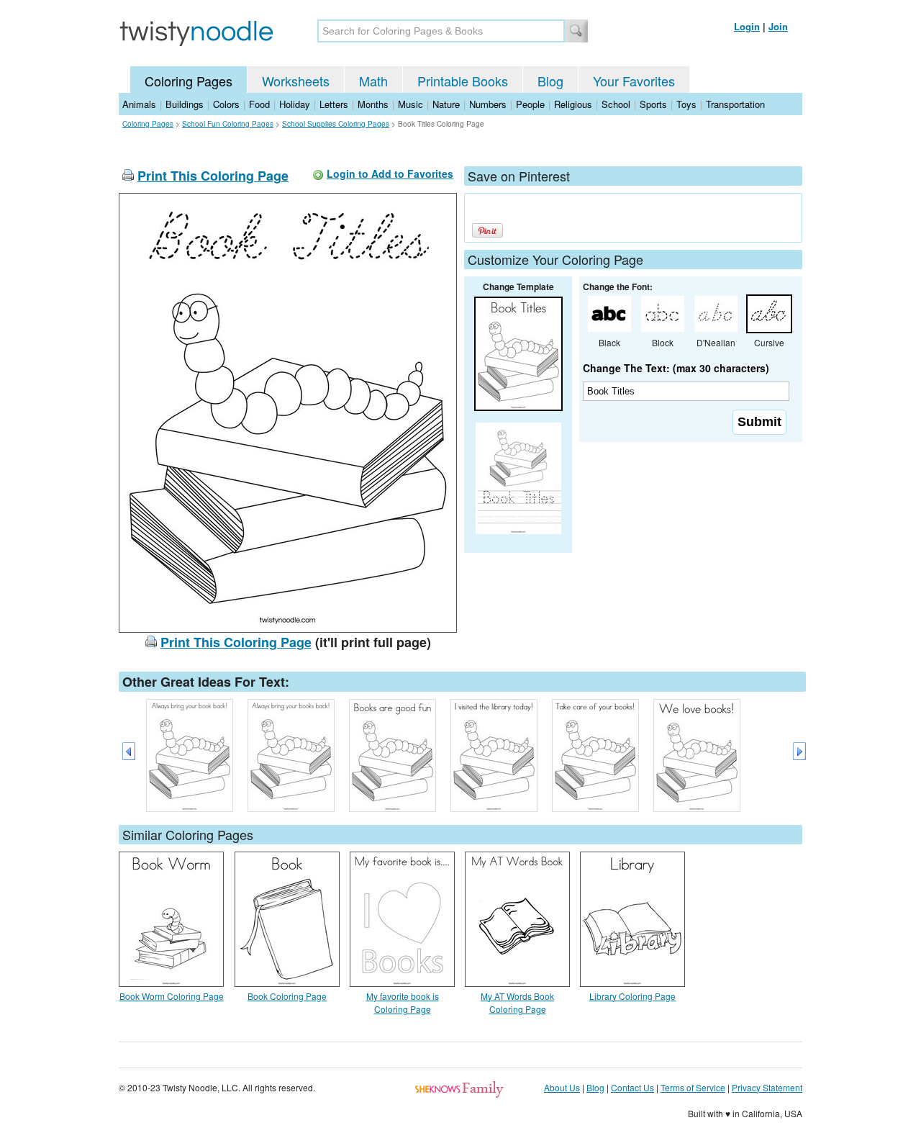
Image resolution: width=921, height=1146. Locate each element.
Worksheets (296, 80)
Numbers (488, 104)
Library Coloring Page (632, 996)
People (530, 104)
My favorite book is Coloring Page (402, 1002)
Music (410, 104)
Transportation (735, 104)
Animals (139, 104)
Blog (550, 80)
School (616, 104)
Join (778, 26)
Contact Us (632, 1087)
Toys (686, 104)
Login (747, 26)
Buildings (184, 104)
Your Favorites (634, 80)
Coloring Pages (188, 80)
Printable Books (462, 80)
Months (373, 104)
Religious (573, 104)
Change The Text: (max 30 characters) (676, 368)
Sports (653, 104)
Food (259, 104)
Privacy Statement (767, 1087)
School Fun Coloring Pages (227, 124)
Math (373, 80)
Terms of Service (693, 1087)
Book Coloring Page (287, 996)
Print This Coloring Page (213, 175)
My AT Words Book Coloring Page (517, 1002)
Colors (226, 104)
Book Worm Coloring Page (171, 996)
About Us (562, 1087)
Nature (446, 104)
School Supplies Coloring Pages (335, 124)
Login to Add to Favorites (390, 173)
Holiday (294, 104)
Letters (333, 104)
